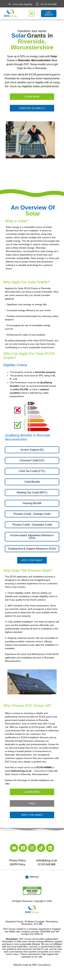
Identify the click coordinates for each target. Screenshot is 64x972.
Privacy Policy (17, 860)
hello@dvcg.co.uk (46, 860)
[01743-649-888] (37, 4)
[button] (31, 13)
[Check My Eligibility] (9, 4)
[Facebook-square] (23, 848)
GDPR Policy (17, 864)
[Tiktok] (41, 848)
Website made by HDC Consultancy (32, 964)
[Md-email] (14, 848)
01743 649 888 (46, 864)
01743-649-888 (49, 4)
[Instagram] (32, 848)
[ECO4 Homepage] (32, 139)
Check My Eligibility (22, 4)
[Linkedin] (50, 848)
